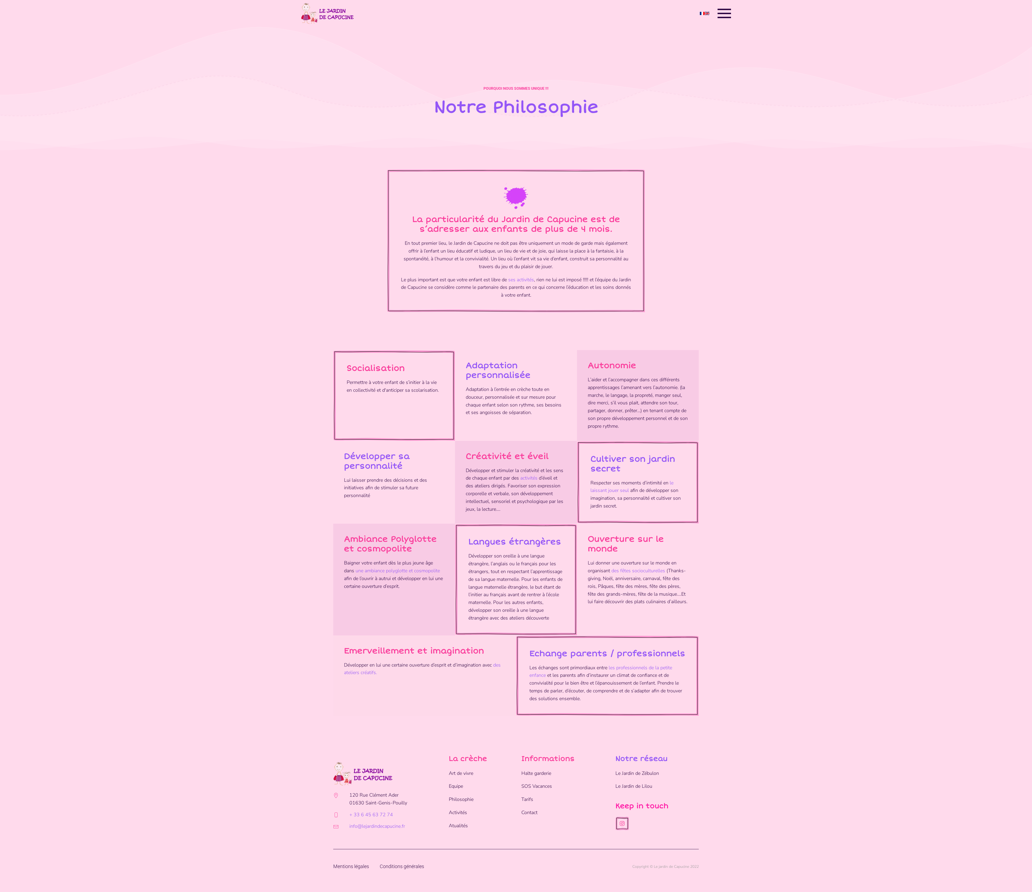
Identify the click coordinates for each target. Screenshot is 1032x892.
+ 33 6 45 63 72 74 (371, 814)
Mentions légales (351, 866)
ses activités (521, 279)
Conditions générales (402, 866)
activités (529, 478)
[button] (724, 13)
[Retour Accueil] (327, 13)
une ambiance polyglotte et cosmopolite (398, 570)
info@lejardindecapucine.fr (377, 826)
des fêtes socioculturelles (638, 570)
